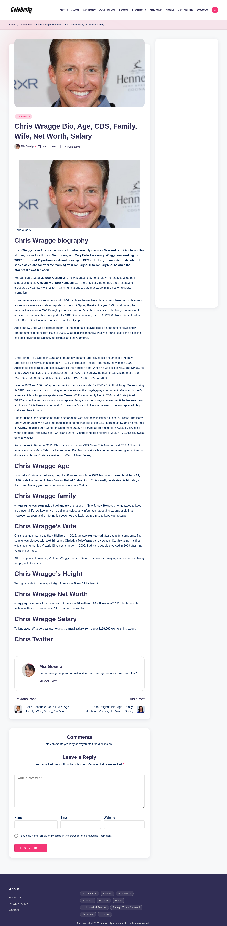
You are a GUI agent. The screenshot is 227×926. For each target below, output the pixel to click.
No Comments (72, 146)
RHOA (118, 900)
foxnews (107, 893)
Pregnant (104, 900)
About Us (15, 897)
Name (19, 817)
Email (65, 817)
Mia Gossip (50, 666)
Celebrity (21, 9)
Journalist (88, 900)
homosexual (124, 893)
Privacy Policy (18, 903)
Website (109, 817)
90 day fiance (89, 893)
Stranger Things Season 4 (126, 907)
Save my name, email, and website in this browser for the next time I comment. (66, 835)
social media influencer (94, 907)
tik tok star (88, 914)
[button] (48, 681)
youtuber (104, 914)
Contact (14, 910)
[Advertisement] (187, 173)
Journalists (23, 116)
